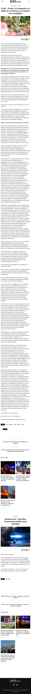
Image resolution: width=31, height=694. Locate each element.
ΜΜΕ (15, 424)
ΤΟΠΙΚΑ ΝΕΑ (15, 516)
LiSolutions (16, 691)
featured (8, 578)
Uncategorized (14, 5)
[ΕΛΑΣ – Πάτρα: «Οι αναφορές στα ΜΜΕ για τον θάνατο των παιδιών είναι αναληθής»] (15, 26)
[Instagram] (17, 684)
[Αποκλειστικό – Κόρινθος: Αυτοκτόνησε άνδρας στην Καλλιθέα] (15, 536)
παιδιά (18, 424)
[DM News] (15, 680)
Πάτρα (22, 424)
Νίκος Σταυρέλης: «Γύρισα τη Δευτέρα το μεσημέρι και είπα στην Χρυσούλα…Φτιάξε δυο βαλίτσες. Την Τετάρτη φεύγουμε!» (8, 658)
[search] (28, 1)
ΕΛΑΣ (7, 424)
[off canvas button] (2, 1)
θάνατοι (11, 424)
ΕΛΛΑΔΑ (18, 5)
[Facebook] (14, 684)
